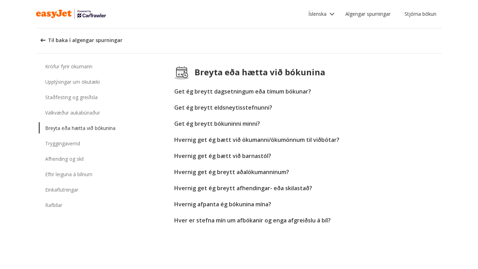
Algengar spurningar (368, 14)
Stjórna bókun (420, 14)
